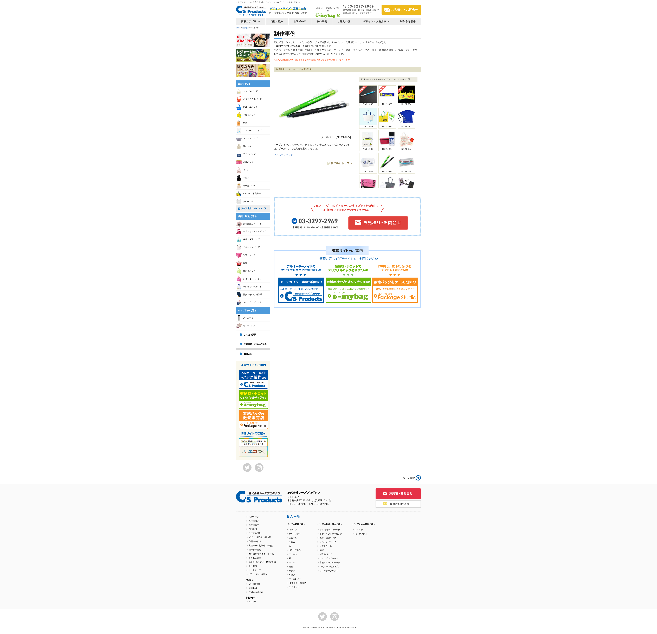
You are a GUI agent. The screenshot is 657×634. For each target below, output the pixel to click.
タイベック (248, 201)
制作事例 (322, 21)
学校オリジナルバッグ (253, 286)
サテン (246, 170)
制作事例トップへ (341, 163)
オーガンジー (249, 185)
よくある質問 (250, 334)
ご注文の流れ (345, 21)
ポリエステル (295, 534)
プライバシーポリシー (259, 574)
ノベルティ (248, 318)
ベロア (246, 178)
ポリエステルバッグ (252, 99)
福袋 (245, 263)
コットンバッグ (250, 91)
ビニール (293, 538)
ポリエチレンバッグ (252, 130)
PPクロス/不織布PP (252, 193)
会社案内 (248, 354)
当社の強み (277, 21)
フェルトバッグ (250, 138)
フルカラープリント (252, 302)
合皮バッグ (248, 162)
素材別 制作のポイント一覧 (253, 208)
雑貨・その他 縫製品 (252, 294)
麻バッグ (247, 146)
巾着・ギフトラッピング (254, 231)
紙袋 (245, 122)
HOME (238, 28)
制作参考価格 (408, 21)
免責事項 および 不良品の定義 (262, 562)
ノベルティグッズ (283, 155)
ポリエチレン (295, 550)
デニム (292, 562)
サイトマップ (255, 570)
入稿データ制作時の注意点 (261, 545)
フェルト (293, 554)
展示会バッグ (249, 271)
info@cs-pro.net (399, 503)
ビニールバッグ (250, 107)
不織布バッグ (249, 115)
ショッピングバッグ (252, 279)
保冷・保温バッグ (251, 239)
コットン (293, 529)
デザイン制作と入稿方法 (260, 537)
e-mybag (253, 588)
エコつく (253, 601)
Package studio (256, 592)
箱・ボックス (249, 325)
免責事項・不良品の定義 (255, 344)
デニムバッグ (249, 154)
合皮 (291, 566)
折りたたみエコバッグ (253, 223)
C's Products (254, 584)
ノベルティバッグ (251, 247)
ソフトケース (249, 255)
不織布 (292, 542)
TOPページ (254, 517)
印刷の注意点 (255, 541)
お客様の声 (300, 21)
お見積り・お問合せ (404, 9)
